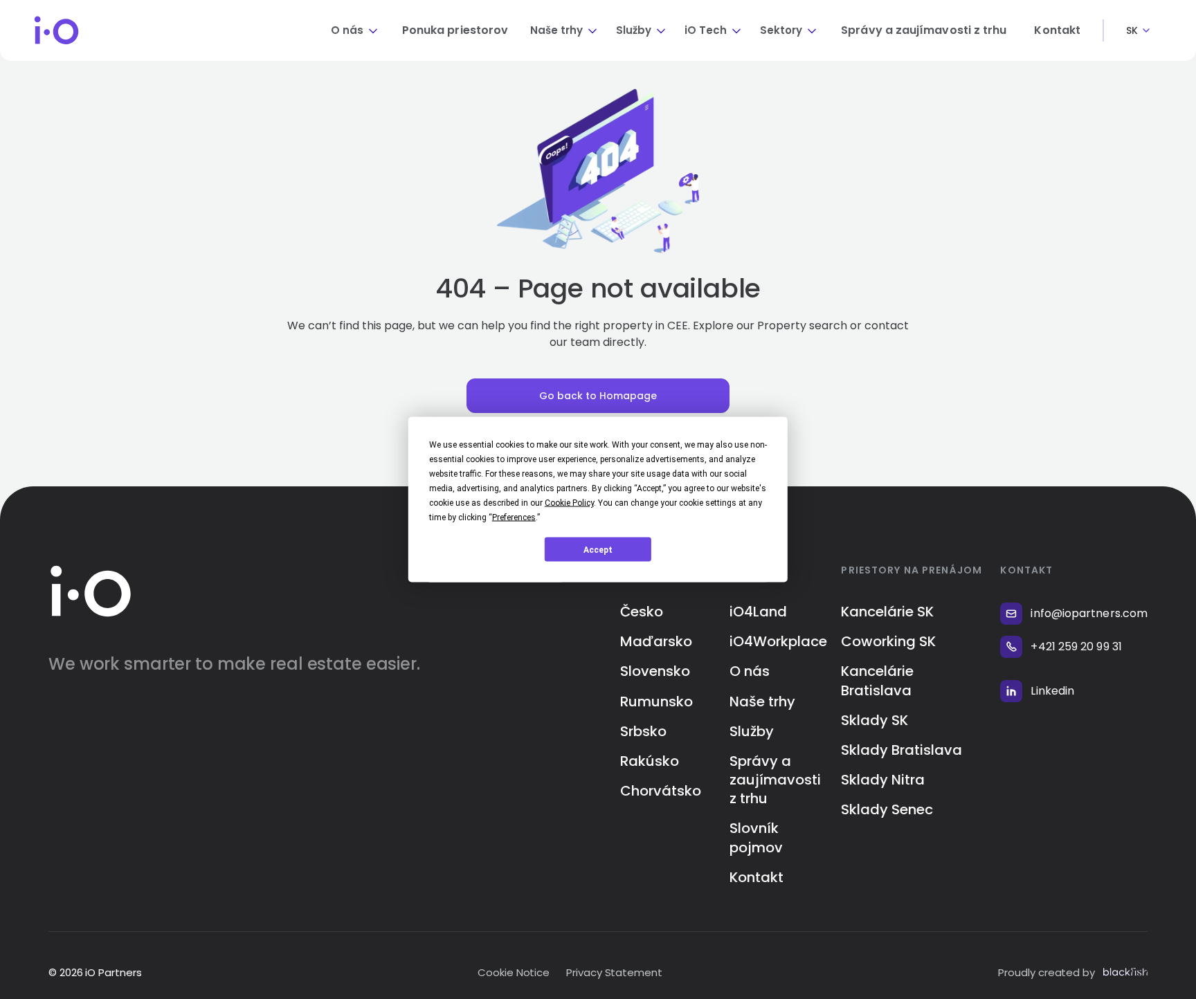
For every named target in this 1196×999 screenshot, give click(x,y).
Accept (598, 549)
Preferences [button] (514, 517)
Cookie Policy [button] (569, 503)
